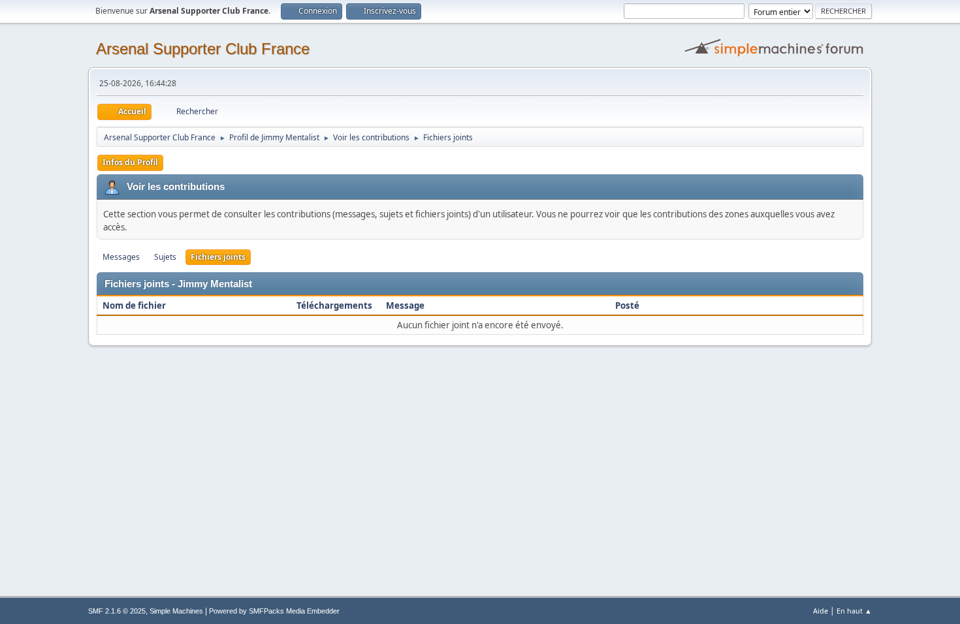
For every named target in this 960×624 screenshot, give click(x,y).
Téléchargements (334, 305)
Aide (820, 611)
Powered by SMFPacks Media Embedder (274, 611)
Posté (627, 305)
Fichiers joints (218, 256)
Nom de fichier (135, 305)
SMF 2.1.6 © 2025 (117, 611)
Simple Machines (176, 611)
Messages (121, 256)
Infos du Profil (130, 162)
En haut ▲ (854, 611)
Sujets (165, 256)
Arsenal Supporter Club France (203, 48)
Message (405, 305)
